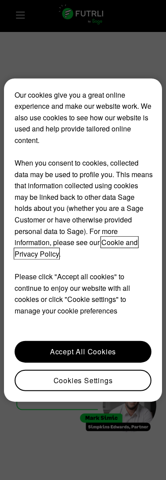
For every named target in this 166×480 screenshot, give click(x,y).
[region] (83, 240)
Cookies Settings (83, 380)
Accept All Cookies (83, 351)
